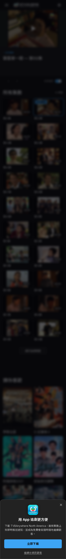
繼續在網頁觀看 (33, 552)
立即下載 (33, 544)
